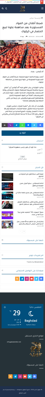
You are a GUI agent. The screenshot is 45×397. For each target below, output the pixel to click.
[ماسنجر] (28, 125)
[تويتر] (34, 125)
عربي (38, 150)
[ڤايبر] (10, 125)
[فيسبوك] (40, 125)
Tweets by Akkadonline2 (35, 262)
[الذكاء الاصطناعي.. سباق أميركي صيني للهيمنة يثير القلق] (7, 186)
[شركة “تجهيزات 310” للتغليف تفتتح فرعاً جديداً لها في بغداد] (7, 215)
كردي (38, 153)
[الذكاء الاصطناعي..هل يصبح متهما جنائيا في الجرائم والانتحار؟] (7, 196)
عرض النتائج (22, 159)
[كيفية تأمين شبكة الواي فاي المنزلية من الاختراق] (7, 177)
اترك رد (22, 133)
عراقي (32, 18)
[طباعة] (5, 125)
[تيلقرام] (16, 125)
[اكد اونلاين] (22, 9)
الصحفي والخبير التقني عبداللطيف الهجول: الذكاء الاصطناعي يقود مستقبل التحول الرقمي (30, 204)
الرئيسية (38, 18)
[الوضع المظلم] (6, 9)
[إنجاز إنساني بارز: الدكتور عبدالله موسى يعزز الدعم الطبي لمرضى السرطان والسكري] (7, 224)
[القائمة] (42, 9)
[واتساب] (22, 125)
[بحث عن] (3, 9)
